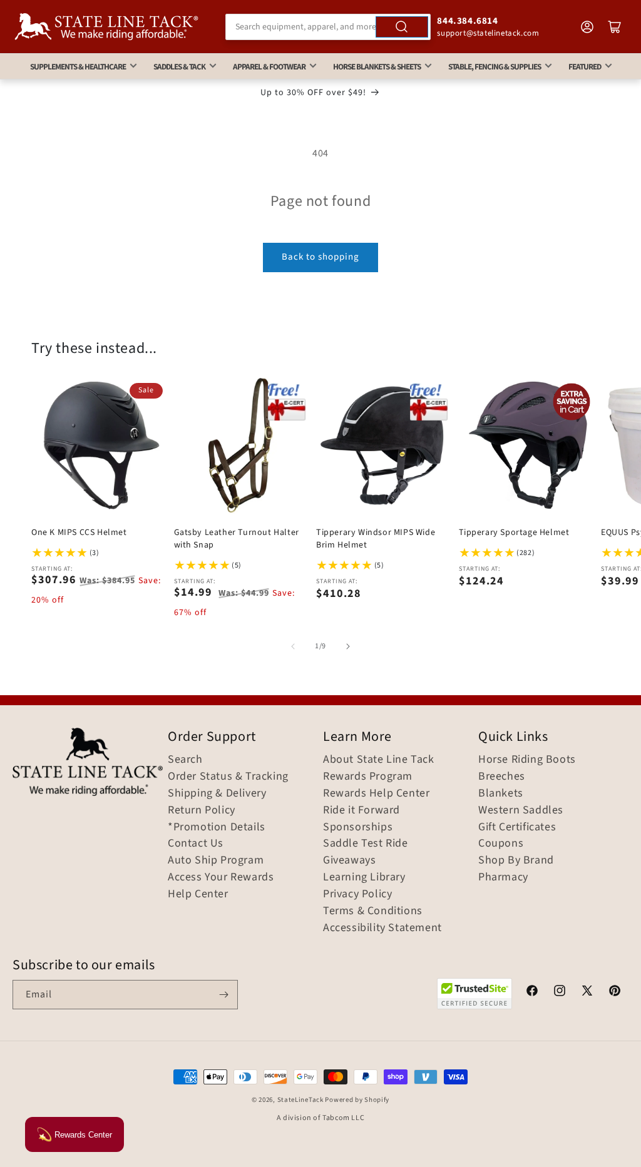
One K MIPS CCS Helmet (79, 532)
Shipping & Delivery (217, 793)
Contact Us (195, 843)
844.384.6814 (467, 21)
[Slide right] (348, 646)
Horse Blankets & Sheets (377, 67)
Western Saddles (520, 810)
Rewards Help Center (376, 793)
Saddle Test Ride (365, 843)
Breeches (501, 776)
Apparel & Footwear (269, 67)
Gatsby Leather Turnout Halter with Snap (236, 538)
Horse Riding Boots (527, 759)
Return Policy (201, 810)
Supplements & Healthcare (78, 67)
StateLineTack (300, 1099)
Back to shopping (320, 256)
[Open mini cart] (614, 27)
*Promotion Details (216, 827)
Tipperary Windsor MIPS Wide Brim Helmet (375, 538)
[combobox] (328, 27)
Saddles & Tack (179, 67)
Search (185, 759)
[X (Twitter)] (587, 992)
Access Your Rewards (221, 877)
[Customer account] (587, 27)
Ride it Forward (361, 810)
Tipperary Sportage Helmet (514, 532)
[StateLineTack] (106, 26)
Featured (584, 67)
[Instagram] (559, 992)
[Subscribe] (223, 994)
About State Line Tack (378, 759)
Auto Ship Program (216, 860)
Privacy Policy (357, 894)
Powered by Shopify (357, 1099)
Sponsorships (357, 827)
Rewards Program (368, 776)
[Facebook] (532, 992)
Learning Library (364, 877)
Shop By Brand (516, 860)
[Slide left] (293, 646)
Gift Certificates (517, 827)
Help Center (198, 894)
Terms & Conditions (373, 911)
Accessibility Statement (382, 927)
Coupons (500, 843)
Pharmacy (503, 877)
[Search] (402, 27)
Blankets (500, 793)
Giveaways (349, 860)
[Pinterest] (614, 992)
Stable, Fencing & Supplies (494, 67)
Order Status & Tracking (228, 776)
